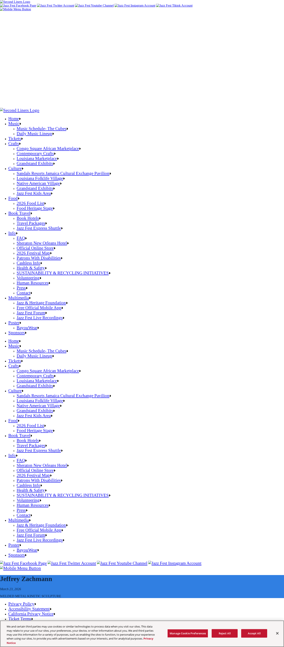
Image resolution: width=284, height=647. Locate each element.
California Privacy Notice (30, 613)
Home (13, 118)
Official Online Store (35, 248)
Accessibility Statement (29, 608)
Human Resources (32, 282)
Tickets (14, 138)
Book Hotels (28, 218)
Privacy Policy (21, 603)
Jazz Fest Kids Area (34, 193)
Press (21, 287)
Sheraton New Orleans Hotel (42, 243)
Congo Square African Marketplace (48, 148)
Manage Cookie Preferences (188, 633)
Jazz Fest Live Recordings (40, 317)
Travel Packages (31, 223)
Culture (15, 168)
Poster (13, 322)
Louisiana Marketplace (37, 158)
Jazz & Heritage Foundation (41, 302)
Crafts (13, 143)
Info (12, 233)
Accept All (254, 633)
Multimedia (18, 297)
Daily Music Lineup (34, 133)
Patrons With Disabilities (39, 257)
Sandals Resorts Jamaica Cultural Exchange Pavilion (63, 173)
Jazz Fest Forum (31, 312)
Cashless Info (28, 262)
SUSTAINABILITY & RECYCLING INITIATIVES (63, 272)
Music (13, 123)
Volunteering (28, 277)
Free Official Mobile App (39, 307)
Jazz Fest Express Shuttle (39, 228)
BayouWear (27, 327)
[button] (15, 9)
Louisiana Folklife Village (40, 178)
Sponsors (16, 332)
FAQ (21, 238)
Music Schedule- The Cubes (41, 128)
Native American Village (38, 183)
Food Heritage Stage (35, 208)
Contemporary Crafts (35, 153)
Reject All (225, 633)
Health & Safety (31, 267)
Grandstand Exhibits (35, 163)
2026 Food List (30, 203)
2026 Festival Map (33, 253)
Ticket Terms (19, 618)
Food (13, 198)
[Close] (277, 633)
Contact (23, 292)
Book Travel (19, 213)
